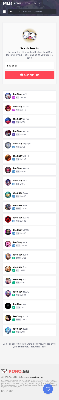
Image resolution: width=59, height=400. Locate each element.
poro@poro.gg (36, 377)
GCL (36, 3)
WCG (27, 3)
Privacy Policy (7, 391)
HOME (17, 3)
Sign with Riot (31, 75)
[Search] (53, 11)
